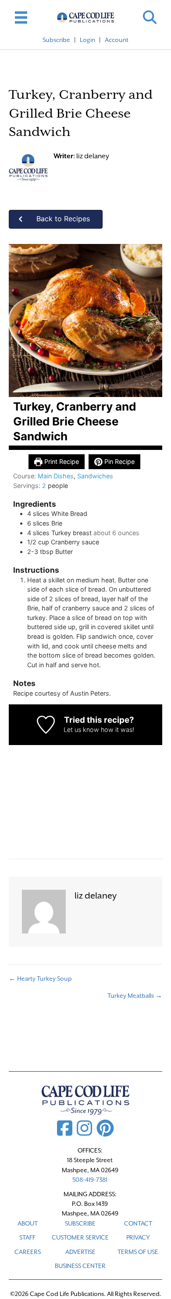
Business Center (80, 1265)
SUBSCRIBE (80, 1223)
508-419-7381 (89, 1179)
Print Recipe (61, 461)
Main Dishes (56, 476)
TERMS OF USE (138, 1251)
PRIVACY (138, 1237)
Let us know (81, 729)
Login (87, 39)
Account (116, 39)
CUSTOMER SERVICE (80, 1237)
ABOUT (28, 1223)
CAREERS (27, 1251)
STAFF (27, 1237)
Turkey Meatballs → (134, 995)
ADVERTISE (80, 1251)
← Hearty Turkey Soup (40, 978)
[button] (150, 17)
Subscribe (56, 39)
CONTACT (138, 1223)
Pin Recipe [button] (119, 461)
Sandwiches (95, 476)
